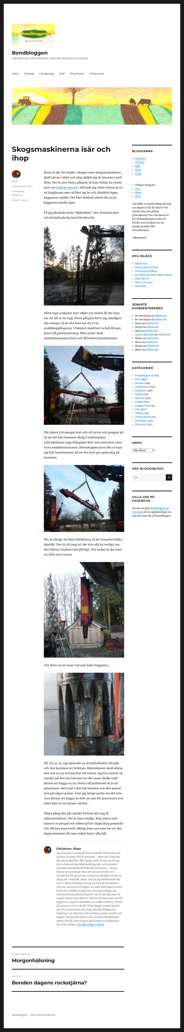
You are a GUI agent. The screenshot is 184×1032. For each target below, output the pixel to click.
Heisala (29, 73)
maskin (16, 200)
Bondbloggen (30, 53)
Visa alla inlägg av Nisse (90, 924)
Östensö (139, 398)
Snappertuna (142, 405)
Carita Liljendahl (144, 334)
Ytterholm (77, 73)
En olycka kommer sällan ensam (153, 274)
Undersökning (143, 417)
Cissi (137, 188)
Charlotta (140, 158)
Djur (137, 379)
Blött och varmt (144, 282)
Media (138, 394)
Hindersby (46, 73)
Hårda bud (141, 263)
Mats (138, 196)
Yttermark (96, 73)
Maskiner (17, 195)
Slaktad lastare (66, 187)
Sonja (138, 173)
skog (24, 200)
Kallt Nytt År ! (142, 278)
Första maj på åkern (146, 271)
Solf (62, 73)
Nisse (15, 181)
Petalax (139, 401)
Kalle (138, 166)
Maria (138, 192)
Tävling (139, 413)
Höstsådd (140, 286)
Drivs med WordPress (43, 1015)
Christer (139, 162)
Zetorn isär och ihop (146, 267)
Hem (15, 73)
